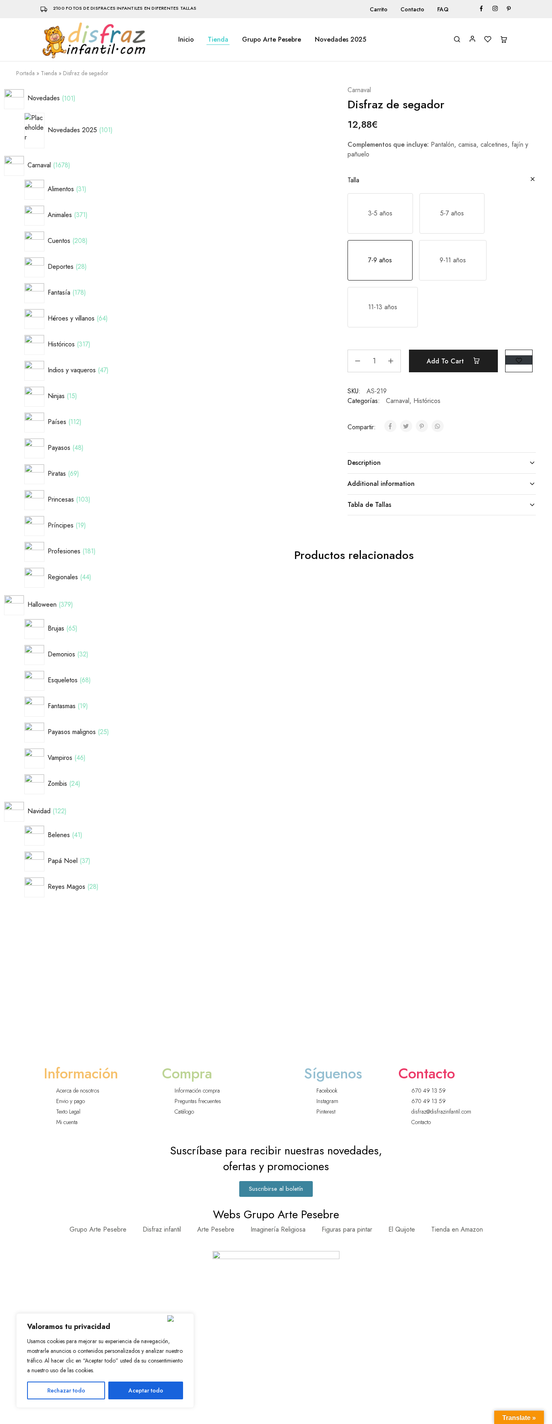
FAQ (443, 9)
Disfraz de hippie (484, 741)
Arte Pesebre (215, 1229)
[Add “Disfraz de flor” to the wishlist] (328, 799)
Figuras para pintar (347, 1229)
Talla (353, 180)
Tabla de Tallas (369, 504)
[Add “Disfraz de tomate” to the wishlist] (237, 799)
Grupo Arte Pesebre (271, 39)
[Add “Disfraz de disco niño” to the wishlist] (419, 603)
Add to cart (446, 361)
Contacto (412, 9)
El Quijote (401, 1229)
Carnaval (359, 90)
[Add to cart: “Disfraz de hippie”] (509, 623)
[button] (380, 213)
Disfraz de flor (302, 938)
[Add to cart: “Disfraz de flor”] (327, 820)
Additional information (381, 483)
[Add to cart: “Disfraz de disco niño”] (418, 623)
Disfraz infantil (162, 1229)
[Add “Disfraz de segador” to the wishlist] (519, 360)
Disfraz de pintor (302, 741)
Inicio (186, 39)
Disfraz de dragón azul (211, 746)
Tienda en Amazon (457, 1229)
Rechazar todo (66, 1390)
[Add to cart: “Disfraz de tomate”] (236, 820)
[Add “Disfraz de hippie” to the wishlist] (510, 603)
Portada (25, 73)
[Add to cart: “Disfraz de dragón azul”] (236, 623)
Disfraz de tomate (211, 938)
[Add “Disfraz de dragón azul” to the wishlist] (237, 603)
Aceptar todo (146, 1390)
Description (364, 462)
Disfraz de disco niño (393, 741)
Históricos (426, 400)
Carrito (379, 9)
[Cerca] (178, 1318)
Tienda (218, 39)
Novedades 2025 (340, 39)
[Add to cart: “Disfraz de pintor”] (327, 623)
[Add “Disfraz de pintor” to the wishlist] (328, 603)
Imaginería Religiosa (278, 1229)
